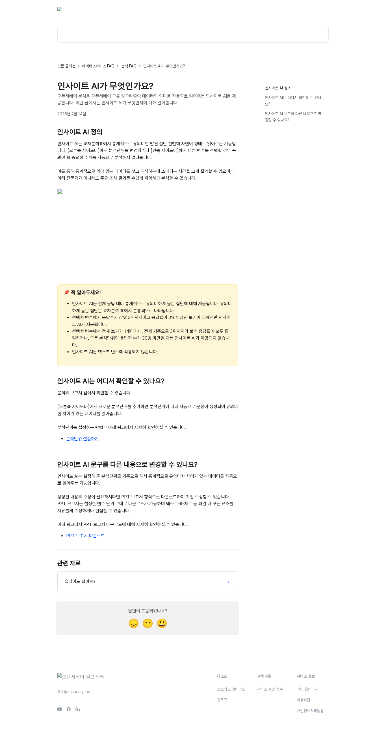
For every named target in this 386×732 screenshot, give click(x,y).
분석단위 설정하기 (82, 438)
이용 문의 (251, 9)
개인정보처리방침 (310, 711)
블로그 (270, 9)
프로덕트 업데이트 (231, 689)
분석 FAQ (128, 66)
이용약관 (303, 700)
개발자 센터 (291, 9)
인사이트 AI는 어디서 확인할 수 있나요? (293, 100)
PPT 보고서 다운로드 (85, 535)
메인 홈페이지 (307, 689)
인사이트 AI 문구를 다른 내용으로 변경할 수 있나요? (293, 116)
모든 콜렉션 (66, 66)
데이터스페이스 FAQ (98, 66)
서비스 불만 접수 (270, 689)
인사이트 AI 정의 (278, 88)
